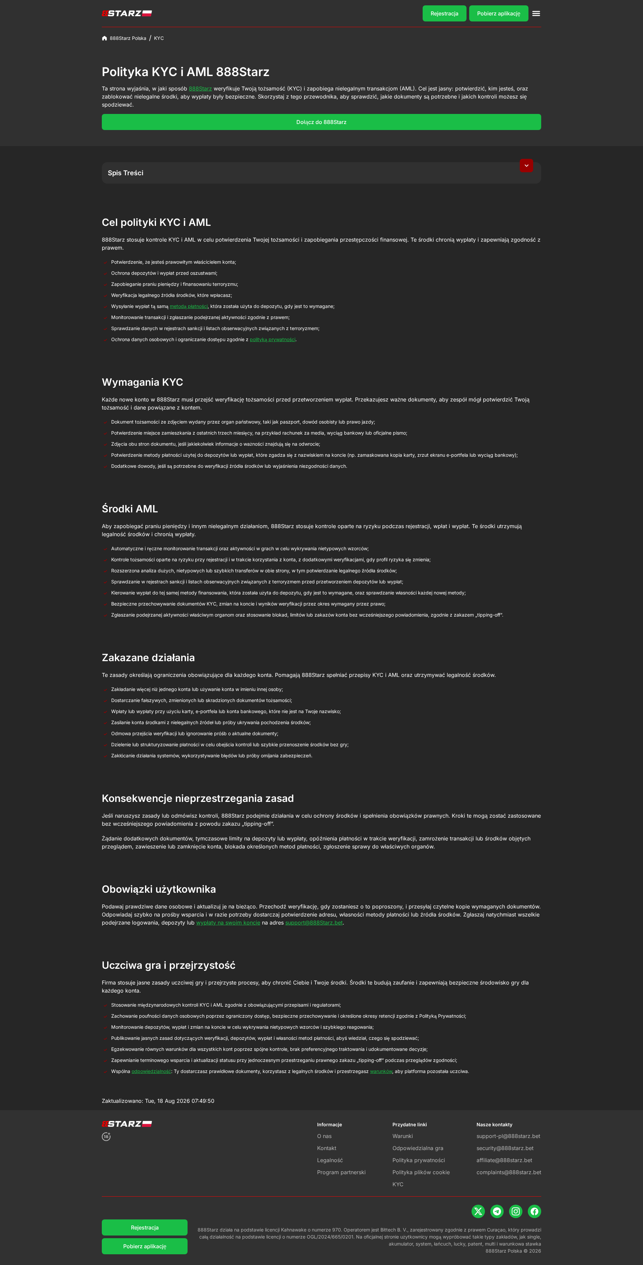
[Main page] (127, 13)
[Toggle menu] (536, 13)
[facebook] (534, 1211)
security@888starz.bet (505, 1148)
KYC (398, 1184)
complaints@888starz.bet (509, 1172)
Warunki (402, 1136)
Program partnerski (341, 1172)
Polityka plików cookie (421, 1172)
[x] (478, 1211)
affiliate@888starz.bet (504, 1160)
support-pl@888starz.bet (508, 1136)
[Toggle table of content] (526, 165)
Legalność (330, 1160)
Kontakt (326, 1148)
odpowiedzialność (151, 1071)
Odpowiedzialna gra (417, 1148)
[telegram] (497, 1211)
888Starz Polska (128, 38)
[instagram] (515, 1211)
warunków (381, 1071)
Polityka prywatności (418, 1160)
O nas (324, 1136)
